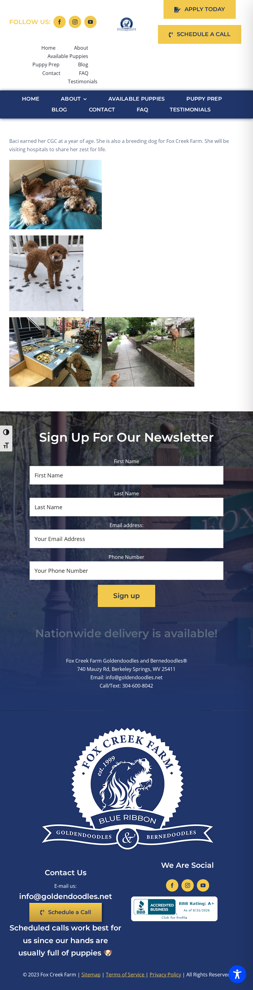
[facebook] (59, 22)
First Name (126, 461)
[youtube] (90, 22)
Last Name (126, 493)
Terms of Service (126, 974)
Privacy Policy (165, 974)
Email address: (126, 525)
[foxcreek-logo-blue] (126, 19)
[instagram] (75, 22)
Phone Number (126, 557)
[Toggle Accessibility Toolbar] (237, 974)
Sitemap (91, 974)
